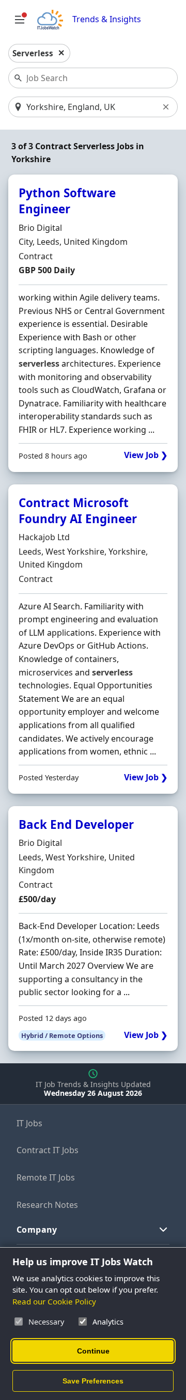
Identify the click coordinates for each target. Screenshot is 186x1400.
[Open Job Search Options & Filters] (19, 19)
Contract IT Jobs (48, 1150)
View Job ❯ (145, 455)
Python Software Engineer (67, 201)
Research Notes (47, 1204)
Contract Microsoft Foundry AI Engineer (78, 511)
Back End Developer (76, 824)
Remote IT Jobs (46, 1177)
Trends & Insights (106, 19)
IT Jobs (29, 1123)
